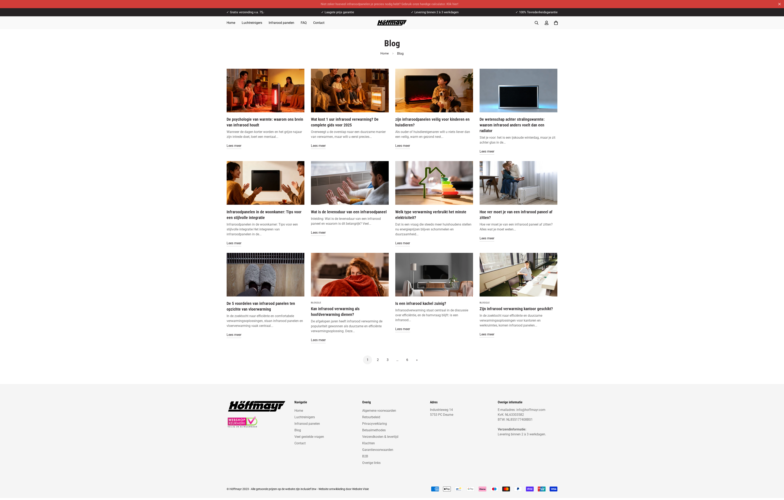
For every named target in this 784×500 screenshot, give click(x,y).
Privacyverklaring (374, 424)
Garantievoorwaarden (377, 450)
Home (231, 23)
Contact (318, 23)
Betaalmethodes (374, 430)
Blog (297, 430)
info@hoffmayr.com (530, 410)
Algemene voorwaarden (379, 411)
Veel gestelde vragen (309, 437)
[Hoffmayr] (392, 23)
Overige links (371, 463)
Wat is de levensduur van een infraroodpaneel (349, 211)
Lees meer (234, 146)
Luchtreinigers (252, 23)
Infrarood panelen (281, 23)
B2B (365, 456)
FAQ (304, 23)
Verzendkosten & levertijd (380, 437)
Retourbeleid (371, 417)
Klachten (368, 443)
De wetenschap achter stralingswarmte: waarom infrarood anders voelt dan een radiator (512, 125)
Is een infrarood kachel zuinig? (420, 303)
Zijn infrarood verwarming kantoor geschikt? (516, 308)
